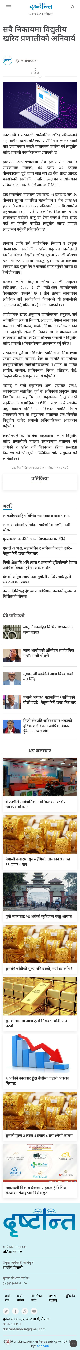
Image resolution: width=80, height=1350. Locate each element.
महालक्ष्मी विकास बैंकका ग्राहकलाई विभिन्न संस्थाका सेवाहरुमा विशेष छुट (36, 1190)
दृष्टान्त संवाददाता (27, 60)
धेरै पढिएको (14, 616)
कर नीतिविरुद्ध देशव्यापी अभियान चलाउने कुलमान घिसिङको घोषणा (39, 593)
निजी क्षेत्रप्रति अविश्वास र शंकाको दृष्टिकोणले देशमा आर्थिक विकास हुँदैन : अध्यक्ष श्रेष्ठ (40, 565)
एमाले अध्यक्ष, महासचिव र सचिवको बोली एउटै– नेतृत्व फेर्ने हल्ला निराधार (37, 551)
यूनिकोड (70, 1296)
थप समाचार (40, 751)
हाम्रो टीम (8, 1298)
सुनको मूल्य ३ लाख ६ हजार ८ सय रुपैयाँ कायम (39, 1135)
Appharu (43, 1346)
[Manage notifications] (8, 1342)
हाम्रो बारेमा (20, 1298)
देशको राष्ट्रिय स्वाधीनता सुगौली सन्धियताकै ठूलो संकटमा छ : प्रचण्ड (37, 579)
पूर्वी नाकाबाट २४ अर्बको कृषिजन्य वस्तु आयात (39, 916)
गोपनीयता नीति (37, 1298)
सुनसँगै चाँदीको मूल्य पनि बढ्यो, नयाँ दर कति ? (39, 968)
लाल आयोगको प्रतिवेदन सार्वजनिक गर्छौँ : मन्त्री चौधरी (36, 527)
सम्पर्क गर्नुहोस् (53, 1298)
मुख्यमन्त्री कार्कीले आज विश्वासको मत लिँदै (34, 539)
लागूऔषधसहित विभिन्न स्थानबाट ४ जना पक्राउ (36, 515)
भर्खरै (8, 506)
